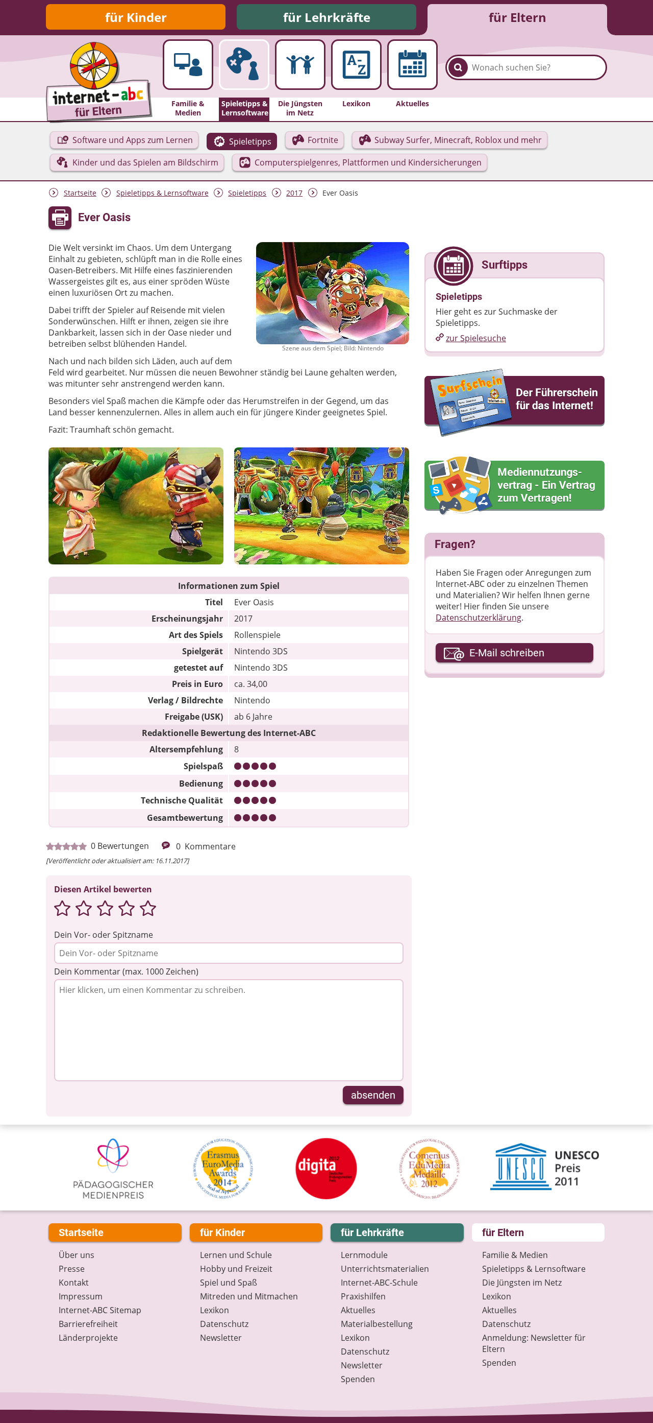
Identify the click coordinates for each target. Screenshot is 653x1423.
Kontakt (74, 1282)
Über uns (76, 1255)
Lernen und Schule (236, 1255)
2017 (294, 193)
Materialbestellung (377, 1324)
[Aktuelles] (412, 64)
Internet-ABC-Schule (379, 1282)
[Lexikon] (356, 64)
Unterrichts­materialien (385, 1268)
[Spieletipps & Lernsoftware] (244, 64)
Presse (72, 1268)
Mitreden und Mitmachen (249, 1296)
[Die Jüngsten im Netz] (300, 64)
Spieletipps (247, 193)
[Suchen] (458, 67)
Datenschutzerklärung (478, 617)
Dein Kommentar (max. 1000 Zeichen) (126, 971)
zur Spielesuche (476, 338)
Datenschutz (224, 1324)
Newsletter (221, 1337)
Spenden (358, 1379)
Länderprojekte (88, 1337)
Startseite (80, 193)
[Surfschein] (514, 403)
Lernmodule (364, 1255)
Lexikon (214, 1310)
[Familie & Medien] (188, 64)
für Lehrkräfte (326, 17)
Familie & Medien (515, 1255)
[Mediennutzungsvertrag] (514, 485)
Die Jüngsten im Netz (522, 1282)
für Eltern (517, 17)
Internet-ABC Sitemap (100, 1310)
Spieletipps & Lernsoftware (162, 193)
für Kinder (136, 17)
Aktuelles (358, 1310)
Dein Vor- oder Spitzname (103, 934)
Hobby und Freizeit (236, 1268)
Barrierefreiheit (88, 1324)
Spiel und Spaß (228, 1282)
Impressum (81, 1296)
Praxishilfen (363, 1296)
